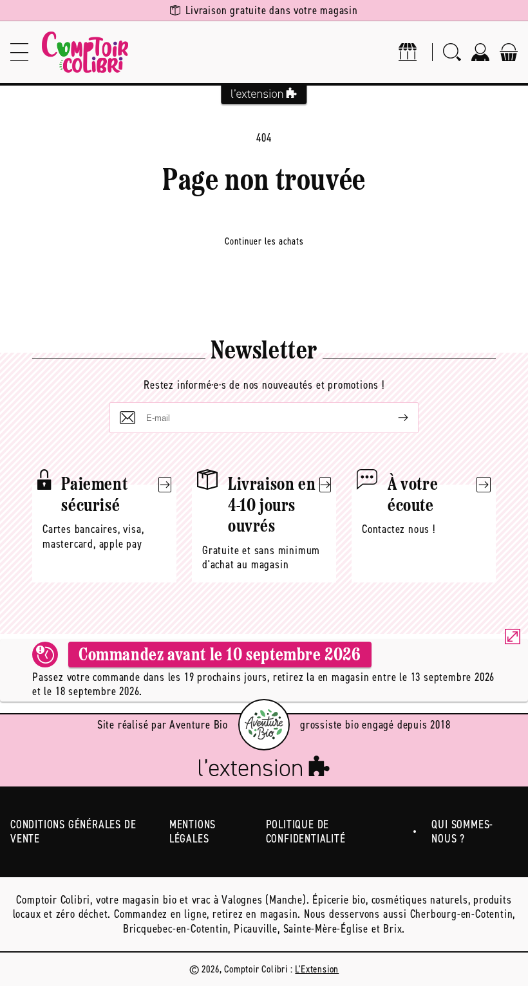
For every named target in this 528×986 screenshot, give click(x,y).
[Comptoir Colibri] (85, 52)
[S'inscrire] (392, 418)
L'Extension (317, 969)
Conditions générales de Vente (73, 832)
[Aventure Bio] (264, 724)
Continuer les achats (264, 241)
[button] (19, 52)
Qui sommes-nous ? (462, 832)
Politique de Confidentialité (306, 832)
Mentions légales (192, 832)
